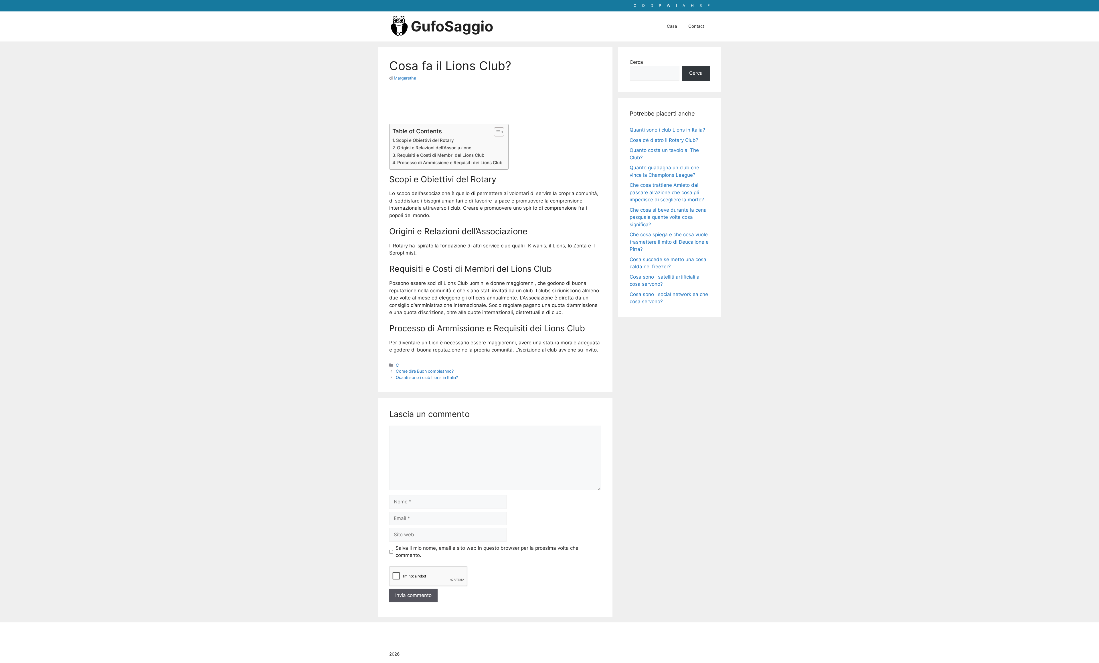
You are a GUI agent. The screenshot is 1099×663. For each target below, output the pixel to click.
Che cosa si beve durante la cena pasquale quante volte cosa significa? (668, 217)
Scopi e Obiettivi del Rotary (425, 140)
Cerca (636, 62)
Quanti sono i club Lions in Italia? (427, 377)
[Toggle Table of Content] (496, 132)
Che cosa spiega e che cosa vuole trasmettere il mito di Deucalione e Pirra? (669, 242)
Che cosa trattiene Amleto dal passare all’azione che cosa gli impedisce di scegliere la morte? (667, 192)
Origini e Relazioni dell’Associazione (434, 147)
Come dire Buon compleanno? (425, 371)
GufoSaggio (452, 26)
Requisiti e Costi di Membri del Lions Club (441, 155)
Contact (696, 26)
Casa (672, 26)
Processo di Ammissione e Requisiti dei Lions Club (450, 162)
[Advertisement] (495, 101)
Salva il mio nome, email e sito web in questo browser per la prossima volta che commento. (487, 551)
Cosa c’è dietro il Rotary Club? (664, 140)
